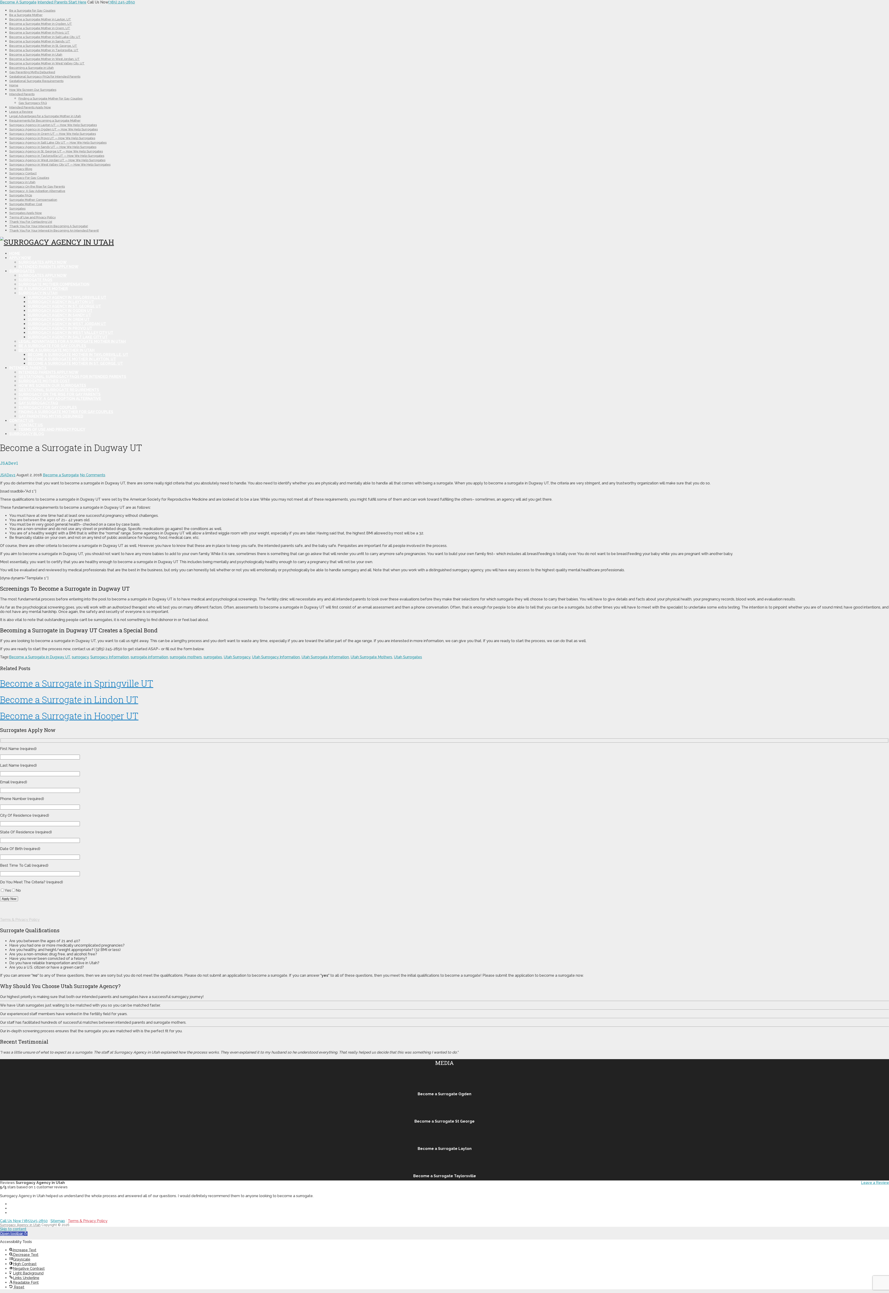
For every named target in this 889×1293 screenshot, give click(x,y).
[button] (14, 1233)
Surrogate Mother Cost (25, 204)
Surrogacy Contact (23, 173)
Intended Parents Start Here (62, 2)
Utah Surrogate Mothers (371, 657)
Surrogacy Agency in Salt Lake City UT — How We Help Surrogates (57, 142)
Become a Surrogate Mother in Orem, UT (39, 28)
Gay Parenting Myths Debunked (32, 72)
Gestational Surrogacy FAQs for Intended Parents (44, 76)
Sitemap (57, 1221)
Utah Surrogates (408, 657)
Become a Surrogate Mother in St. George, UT (43, 45)
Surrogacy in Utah (22, 182)
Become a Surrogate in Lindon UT (69, 699)
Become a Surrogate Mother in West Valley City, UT (47, 63)
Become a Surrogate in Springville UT (76, 683)
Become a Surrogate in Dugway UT (39, 657)
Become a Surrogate (61, 475)
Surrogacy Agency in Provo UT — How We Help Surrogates (52, 138)
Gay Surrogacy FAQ (33, 103)
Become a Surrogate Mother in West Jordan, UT (44, 59)
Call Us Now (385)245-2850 (24, 1221)
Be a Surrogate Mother (26, 15)
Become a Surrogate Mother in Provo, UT (39, 32)
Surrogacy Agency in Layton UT (61, 302)
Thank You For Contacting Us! (30, 221)
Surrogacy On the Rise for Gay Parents (37, 186)
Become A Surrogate (18, 2)
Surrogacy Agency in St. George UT (64, 306)
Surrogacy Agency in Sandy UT (59, 315)
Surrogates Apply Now (25, 213)
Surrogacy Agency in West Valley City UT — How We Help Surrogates (59, 164)
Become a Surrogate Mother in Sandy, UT (39, 41)
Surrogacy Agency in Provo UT (60, 328)
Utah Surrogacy (237, 657)
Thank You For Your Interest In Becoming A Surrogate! (48, 226)
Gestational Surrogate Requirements (36, 81)
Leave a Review (21, 111)
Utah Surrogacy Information (276, 657)
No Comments (92, 475)
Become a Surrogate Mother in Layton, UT (40, 19)
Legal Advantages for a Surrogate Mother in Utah (45, 116)
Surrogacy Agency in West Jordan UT (67, 324)
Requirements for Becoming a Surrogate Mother (45, 120)
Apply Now (20, 258)
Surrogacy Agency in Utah (20, 1225)
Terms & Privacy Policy (20, 919)
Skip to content (13, 1229)
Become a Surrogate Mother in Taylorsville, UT (43, 50)
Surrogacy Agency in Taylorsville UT (67, 297)
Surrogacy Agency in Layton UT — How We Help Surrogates (53, 125)
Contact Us (21, 420)
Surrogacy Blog (20, 169)
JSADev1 (8, 475)
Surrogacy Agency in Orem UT (59, 319)
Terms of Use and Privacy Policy (32, 217)
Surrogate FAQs (20, 195)
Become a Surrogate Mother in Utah (35, 54)
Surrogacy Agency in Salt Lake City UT (68, 337)
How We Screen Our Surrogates (32, 89)
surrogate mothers (186, 657)
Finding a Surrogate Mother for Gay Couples (50, 98)
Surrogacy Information (109, 657)
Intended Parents (21, 94)
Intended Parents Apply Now (30, 107)
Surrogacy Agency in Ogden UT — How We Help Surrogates (53, 129)
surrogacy (80, 657)
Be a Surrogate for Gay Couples (32, 10)
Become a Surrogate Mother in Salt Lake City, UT (45, 37)
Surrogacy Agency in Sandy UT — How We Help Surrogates (52, 147)
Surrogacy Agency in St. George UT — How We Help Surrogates (56, 151)
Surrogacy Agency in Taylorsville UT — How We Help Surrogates (56, 155)
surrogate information (149, 657)
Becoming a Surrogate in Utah (31, 67)
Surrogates (17, 208)
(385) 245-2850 (121, 2)
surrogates (212, 657)
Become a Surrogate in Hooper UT (69, 716)
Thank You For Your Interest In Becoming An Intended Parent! (54, 230)
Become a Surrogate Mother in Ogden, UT (40, 23)
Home (13, 85)
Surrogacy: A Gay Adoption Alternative (37, 191)
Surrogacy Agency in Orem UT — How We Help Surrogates (52, 133)
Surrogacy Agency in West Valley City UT (70, 332)
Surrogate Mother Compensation (33, 199)
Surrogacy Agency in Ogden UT (60, 310)
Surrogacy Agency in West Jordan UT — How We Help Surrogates (57, 160)
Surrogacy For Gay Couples (29, 177)
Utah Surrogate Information (325, 657)
